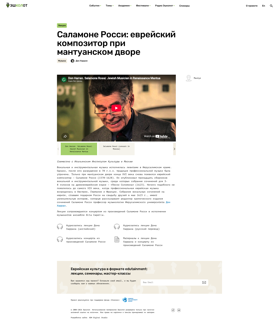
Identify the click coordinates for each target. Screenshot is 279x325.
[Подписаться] (204, 282)
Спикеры (184, 5)
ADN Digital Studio (98, 318)
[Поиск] (271, 6)
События (94, 5)
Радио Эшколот (164, 5)
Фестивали (142, 5)
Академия (124, 5)
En (263, 5)
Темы (109, 5)
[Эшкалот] (17, 6)
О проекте (251, 5)
